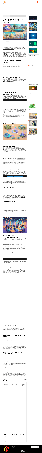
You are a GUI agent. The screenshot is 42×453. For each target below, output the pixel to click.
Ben (9, 22)
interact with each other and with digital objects (8, 49)
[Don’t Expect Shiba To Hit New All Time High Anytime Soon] (33, 96)
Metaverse (7, 41)
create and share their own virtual (21, 159)
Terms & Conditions (14, 448)
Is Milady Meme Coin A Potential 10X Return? (33, 84)
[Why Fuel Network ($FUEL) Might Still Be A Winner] (33, 43)
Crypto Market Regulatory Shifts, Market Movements (32, 31)
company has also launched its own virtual (11, 163)
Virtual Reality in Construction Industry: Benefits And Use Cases (32, 126)
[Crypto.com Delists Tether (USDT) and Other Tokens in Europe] (33, 36)
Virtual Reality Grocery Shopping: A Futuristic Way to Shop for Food (33, 135)
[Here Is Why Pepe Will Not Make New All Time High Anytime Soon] (33, 105)
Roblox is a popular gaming (6, 158)
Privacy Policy (13, 446)
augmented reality (14, 66)
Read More (5, 441)
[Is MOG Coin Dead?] (33, 50)
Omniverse (22, 450)
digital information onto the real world (9, 115)
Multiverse (22, 449)
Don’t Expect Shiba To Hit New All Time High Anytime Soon (33, 101)
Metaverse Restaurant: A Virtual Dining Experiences (6, 435)
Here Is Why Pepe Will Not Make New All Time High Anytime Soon (33, 109)
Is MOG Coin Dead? (30, 53)
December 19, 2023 (6, 22)
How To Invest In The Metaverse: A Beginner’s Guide (14, 435)
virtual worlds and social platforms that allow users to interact (16, 339)
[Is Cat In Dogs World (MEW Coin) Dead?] (33, 69)
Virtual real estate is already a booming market (12, 196)
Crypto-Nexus (4, 3)
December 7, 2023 (6, 383)
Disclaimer (13, 447)
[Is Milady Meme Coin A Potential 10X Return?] (33, 79)
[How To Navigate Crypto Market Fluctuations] (33, 18)
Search (31, 445)
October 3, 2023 (22, 383)
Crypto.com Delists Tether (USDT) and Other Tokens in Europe (33, 39)
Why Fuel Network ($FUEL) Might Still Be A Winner (32, 46)
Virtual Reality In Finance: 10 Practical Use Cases (32, 145)
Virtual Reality (23, 451)
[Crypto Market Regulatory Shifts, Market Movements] (33, 26)
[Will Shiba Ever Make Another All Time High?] (33, 88)
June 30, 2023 (14, 383)
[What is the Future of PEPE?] (33, 59)
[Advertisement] (21, 8)
